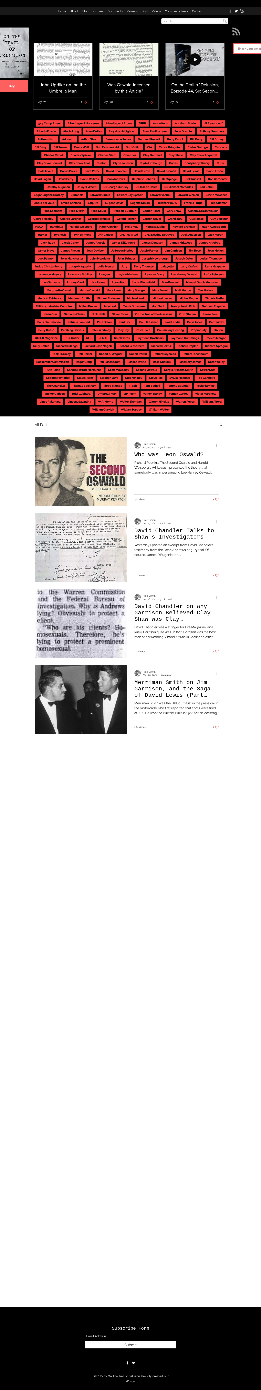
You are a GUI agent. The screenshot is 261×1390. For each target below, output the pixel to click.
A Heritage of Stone (119, 123)
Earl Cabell (207, 187)
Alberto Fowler (46, 131)
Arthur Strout (89, 139)
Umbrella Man (106, 393)
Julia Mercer (106, 266)
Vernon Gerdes (178, 393)
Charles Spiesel (81, 155)
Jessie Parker (149, 250)
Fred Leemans (52, 210)
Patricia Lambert (79, 322)
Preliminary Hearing (170, 330)
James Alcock (95, 242)
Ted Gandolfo (206, 377)
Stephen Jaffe (109, 377)
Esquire (93, 202)
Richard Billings (66, 346)
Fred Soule (98, 210)
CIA (149, 147)
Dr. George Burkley (115, 187)
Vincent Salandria (79, 401)
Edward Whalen (188, 195)
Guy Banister (219, 218)
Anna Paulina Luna (155, 131)
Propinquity (199, 330)
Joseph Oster (184, 258)
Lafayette (167, 266)
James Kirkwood (181, 242)
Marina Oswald (90, 290)
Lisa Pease (98, 282)
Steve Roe (156, 377)
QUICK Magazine (46, 338)
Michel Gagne (188, 298)
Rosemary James (189, 361)
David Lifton (214, 171)
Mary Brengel (136, 290)
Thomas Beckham (84, 385)
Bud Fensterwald (107, 147)
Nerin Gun (50, 314)
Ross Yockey (216, 361)
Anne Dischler (183, 131)
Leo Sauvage (51, 282)
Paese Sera (210, 314)
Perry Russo (46, 330)
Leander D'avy (154, 274)
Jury (124, 266)
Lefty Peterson (213, 274)
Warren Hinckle (158, 401)
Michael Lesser (163, 298)
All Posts (42, 425)
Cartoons (221, 147)
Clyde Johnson (123, 163)
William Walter (159, 409)
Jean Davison (95, 250)
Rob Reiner (85, 354)
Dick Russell (193, 179)
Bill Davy (40, 147)
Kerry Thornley (144, 266)
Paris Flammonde (49, 322)
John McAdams (100, 258)
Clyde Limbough (151, 163)
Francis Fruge (193, 202)
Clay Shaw (176, 155)
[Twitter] (236, 11)
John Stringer (126, 258)
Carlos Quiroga (198, 147)
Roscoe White (136, 361)
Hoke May (131, 226)
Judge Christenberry (48, 266)
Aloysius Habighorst (122, 131)
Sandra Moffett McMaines (84, 369)
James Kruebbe (209, 242)
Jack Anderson (191, 234)
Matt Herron (183, 290)
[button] (242, 11)
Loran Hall (118, 282)
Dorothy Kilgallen (58, 187)
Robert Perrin (138, 354)
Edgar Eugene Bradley (49, 195)
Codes (173, 163)
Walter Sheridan (131, 401)
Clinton (101, 163)
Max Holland (206, 290)
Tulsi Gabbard (81, 393)
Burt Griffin (133, 147)
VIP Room (129, 393)
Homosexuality (155, 226)
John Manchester (72, 258)
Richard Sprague (216, 346)
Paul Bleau (104, 322)
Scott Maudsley (118, 369)
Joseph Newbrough (155, 258)
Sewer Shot (207, 369)
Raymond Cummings (184, 338)
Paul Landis (172, 322)
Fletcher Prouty (167, 202)
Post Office (143, 330)
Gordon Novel (152, 218)
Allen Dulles (94, 131)
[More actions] (218, 445)
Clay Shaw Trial (79, 163)
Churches (129, 155)
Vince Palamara (50, 401)
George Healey (43, 218)
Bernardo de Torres (118, 139)
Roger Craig (84, 361)
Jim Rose (195, 250)
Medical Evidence (49, 298)
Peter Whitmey (101, 330)
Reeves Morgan (216, 338)
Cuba (220, 163)
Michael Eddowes (108, 298)
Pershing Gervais (72, 330)
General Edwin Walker (203, 210)
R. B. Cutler (72, 338)
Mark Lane (114, 290)
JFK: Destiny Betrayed (159, 234)
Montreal (110, 306)
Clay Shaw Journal (49, 163)
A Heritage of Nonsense (83, 123)
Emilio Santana (71, 202)
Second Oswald (146, 369)
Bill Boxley (216, 139)
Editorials (77, 195)
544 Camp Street (49, 123)
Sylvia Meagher (179, 377)
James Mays (46, 250)
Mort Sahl (158, 306)
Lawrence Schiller (80, 274)
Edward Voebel (160, 195)
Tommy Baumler (178, 385)
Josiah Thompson (211, 258)
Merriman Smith (79, 298)
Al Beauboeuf (213, 123)
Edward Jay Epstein (130, 195)
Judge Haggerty (80, 266)
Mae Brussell (170, 282)
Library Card (75, 282)
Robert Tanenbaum (195, 354)
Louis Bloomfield (143, 282)
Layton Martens (127, 274)
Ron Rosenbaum (110, 361)
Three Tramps (112, 385)
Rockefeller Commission (52, 361)
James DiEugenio (123, 242)
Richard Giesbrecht (131, 346)
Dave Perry (91, 171)
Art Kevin (68, 139)
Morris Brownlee (134, 306)
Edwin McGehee (216, 195)
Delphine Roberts (143, 179)
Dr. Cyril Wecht (86, 187)
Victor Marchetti (206, 393)
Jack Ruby (48, 242)
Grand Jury (175, 218)
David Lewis (191, 171)
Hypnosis (60, 234)
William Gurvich (103, 409)
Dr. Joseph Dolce (146, 187)
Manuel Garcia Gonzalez (202, 282)
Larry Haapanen (215, 266)
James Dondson (152, 242)
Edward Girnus (100, 195)
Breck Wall (81, 147)
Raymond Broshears (150, 338)
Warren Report (185, 401)
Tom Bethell (152, 385)
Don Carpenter (217, 179)
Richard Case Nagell (98, 346)
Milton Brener (88, 306)
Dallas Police (68, 171)
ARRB (142, 123)
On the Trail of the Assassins (153, 314)
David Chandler (116, 171)
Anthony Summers (212, 131)
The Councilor (55, 385)
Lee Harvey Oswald (184, 274)
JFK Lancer (105, 234)
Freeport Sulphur (124, 210)
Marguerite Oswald (60, 290)
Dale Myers (45, 171)
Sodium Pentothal (58, 377)
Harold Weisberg (81, 226)
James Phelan (70, 250)
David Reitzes (89, 179)
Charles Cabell (54, 155)
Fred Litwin (76, 210)
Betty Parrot (175, 139)
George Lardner (70, 218)
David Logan (42, 179)
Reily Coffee (41, 346)
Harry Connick (108, 226)
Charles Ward (107, 155)
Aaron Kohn (160, 123)
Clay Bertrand (152, 155)
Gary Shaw (174, 210)
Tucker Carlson (54, 393)
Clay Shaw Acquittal (203, 155)
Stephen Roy (133, 377)
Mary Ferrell (160, 290)
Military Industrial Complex (54, 306)
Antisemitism (46, 139)
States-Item (85, 377)
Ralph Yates (122, 338)
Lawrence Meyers (49, 274)
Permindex (216, 322)
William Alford (212, 401)
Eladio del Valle (44, 202)
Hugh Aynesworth (214, 226)
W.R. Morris (105, 401)
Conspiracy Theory (197, 163)
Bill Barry (196, 139)
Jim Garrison (173, 250)
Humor (42, 234)
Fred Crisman (218, 202)
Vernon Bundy (152, 393)
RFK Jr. (102, 338)
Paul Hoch (125, 322)
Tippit (133, 385)
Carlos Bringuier (170, 147)
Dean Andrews (115, 179)
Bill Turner (60, 147)
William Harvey (131, 409)
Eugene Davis (114, 202)
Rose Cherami (162, 361)
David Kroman (166, 171)
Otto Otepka (187, 314)
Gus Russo (196, 218)
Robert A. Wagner (110, 354)
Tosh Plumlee (205, 385)
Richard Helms (161, 346)
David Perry (65, 179)
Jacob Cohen (70, 242)
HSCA (39, 226)
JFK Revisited (129, 234)
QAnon (218, 330)
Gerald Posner (126, 218)
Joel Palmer (46, 258)
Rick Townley (62, 354)
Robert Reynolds (165, 354)
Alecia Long (71, 131)
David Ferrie (142, 171)
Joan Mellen (215, 250)
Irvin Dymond (82, 234)
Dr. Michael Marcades (178, 187)
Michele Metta (214, 298)
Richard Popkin (188, 346)
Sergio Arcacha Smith (178, 369)
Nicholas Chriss (74, 314)
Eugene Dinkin (140, 202)
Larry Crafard (189, 266)
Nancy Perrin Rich (183, 306)
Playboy (123, 330)
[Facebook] (230, 11)
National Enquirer (213, 306)
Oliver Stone (120, 314)
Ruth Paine (53, 369)
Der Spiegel (170, 179)
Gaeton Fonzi (151, 210)
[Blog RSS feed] (236, 32)
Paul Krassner (148, 322)
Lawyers (105, 274)
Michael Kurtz (136, 298)
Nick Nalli (98, 314)
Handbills (56, 226)
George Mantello (99, 218)
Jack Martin (215, 234)
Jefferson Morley (122, 250)
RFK (89, 338)
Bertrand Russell (149, 139)
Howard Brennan (184, 226)
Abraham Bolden (186, 123)
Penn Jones (194, 322)
